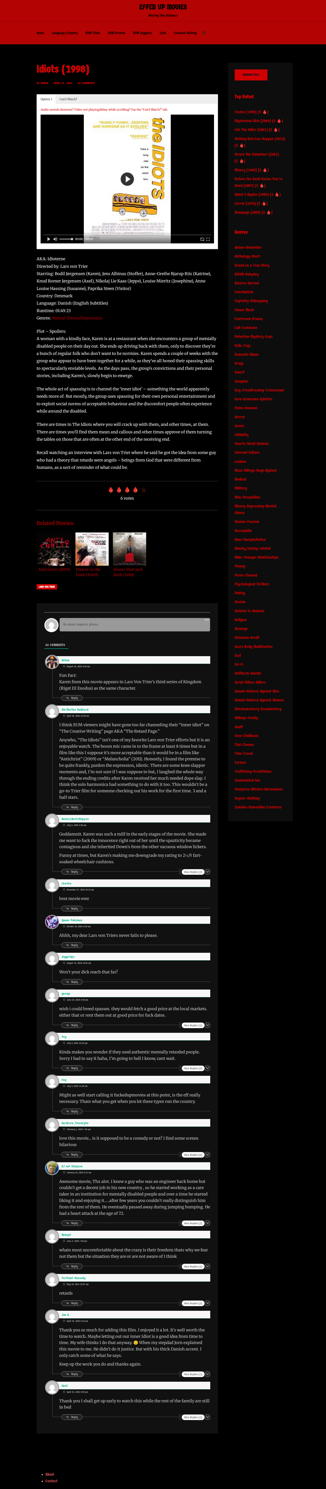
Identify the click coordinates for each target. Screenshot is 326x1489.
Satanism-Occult (247, 637)
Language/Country (65, 33)
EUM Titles (93, 33)
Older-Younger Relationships (257, 557)
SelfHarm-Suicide (248, 673)
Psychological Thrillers (252, 584)
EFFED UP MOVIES (163, 7)
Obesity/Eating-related (253, 548)
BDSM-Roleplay (247, 274)
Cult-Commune (246, 327)
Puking (240, 593)
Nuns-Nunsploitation (250, 539)
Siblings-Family (246, 718)
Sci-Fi (239, 664)
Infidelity (242, 434)
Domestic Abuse (247, 354)
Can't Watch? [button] (68, 99)
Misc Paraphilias (247, 497)
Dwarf (239, 372)
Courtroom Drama (249, 319)
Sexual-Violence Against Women (259, 700)
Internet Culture (247, 452)
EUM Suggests (142, 33)
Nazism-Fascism (247, 521)
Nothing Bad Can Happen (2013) (260, 139)
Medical (240, 479)
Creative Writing (185, 33)
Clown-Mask (244, 310)
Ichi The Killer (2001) (251, 129)
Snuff (239, 727)
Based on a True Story (252, 265)
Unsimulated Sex (247, 780)
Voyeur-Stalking (247, 798)
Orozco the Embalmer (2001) (257, 154)
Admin (44, 83)
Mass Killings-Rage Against (256, 470)
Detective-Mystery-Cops (254, 336)
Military (241, 488)
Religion (241, 620)
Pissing (240, 566)
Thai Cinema (244, 744)
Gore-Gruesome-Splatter (254, 399)
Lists (163, 33)
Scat (238, 655)
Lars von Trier (47, 586)
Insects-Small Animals (252, 443)
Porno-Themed (246, 575)
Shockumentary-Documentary (258, 709)
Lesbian (240, 461)
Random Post (251, 75)
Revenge (241, 628)
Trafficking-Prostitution (253, 771)
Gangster (242, 381)
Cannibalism (244, 292)
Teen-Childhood (246, 736)
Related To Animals (249, 611)
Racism (240, 602)
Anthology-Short (247, 256)
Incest (239, 426)
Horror (240, 417)
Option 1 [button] (46, 99)
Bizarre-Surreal (247, 283)
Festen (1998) (246, 112)
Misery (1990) (246, 170)
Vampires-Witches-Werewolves (259, 789)
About (49, 1474)
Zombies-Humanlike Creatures (258, 807)
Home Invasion (246, 408)
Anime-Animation (248, 247)
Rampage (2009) (248, 212)
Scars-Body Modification (254, 646)
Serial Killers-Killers (250, 682)
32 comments (86, 83)
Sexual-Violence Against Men (257, 691)
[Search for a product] (204, 33)
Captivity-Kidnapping (251, 301)
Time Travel (244, 753)
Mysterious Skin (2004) (253, 121)
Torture (240, 762)
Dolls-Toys (243, 345)
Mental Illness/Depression (77, 318)
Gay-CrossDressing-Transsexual (259, 390)
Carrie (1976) (245, 203)
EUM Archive (116, 33)
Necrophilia (243, 530)
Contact (51, 1481)
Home (40, 33)
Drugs (239, 363)
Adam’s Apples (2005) (252, 194)
